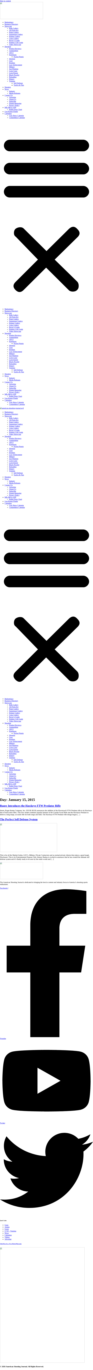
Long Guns (13, 71)
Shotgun (12, 59)
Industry (12, 91)
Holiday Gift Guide (16, 43)
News (7, 89)
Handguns (12, 55)
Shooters (8, 87)
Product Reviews (15, 49)
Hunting (12, 63)
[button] (46, 213)
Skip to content (5, 1)
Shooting (8, 47)
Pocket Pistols (19, 57)
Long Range (13, 73)
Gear (11, 61)
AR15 (11, 53)
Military (12, 67)
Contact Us (9, 95)
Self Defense (18, 83)
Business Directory (11, 24)
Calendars (8, 114)
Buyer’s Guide (14, 40)
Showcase (8, 26)
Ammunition (13, 51)
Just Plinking (13, 69)
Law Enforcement (15, 65)
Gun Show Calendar (16, 116)
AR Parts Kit (13, 30)
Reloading (12, 77)
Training (12, 81)
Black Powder (14, 75)
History (11, 79)
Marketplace (9, 22)
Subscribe (12, 101)
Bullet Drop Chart (15, 109)
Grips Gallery (14, 38)
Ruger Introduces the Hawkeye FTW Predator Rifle (30, 805)
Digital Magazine (15, 103)
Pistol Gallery (14, 32)
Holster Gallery (14, 36)
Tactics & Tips (19, 85)
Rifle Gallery (13, 28)
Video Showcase (15, 45)
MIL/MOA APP (10, 107)
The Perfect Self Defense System (19, 819)
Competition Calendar (17, 118)
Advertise (12, 97)
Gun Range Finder (11, 111)
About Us (12, 99)
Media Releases (14, 93)
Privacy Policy (14, 105)
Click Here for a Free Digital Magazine (11, 1243)
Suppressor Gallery (16, 34)
